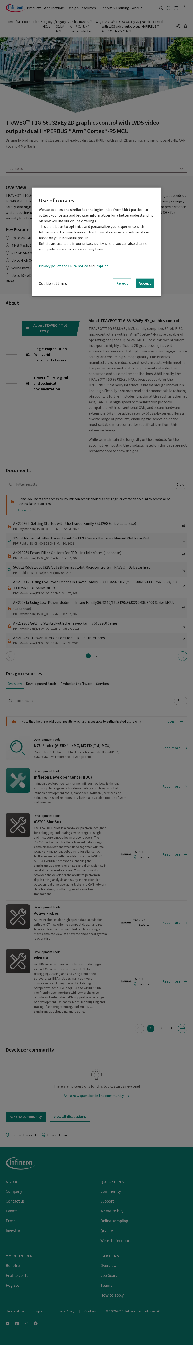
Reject (122, 283)
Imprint (101, 266)
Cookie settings (53, 283)
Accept (145, 283)
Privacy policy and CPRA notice (63, 266)
